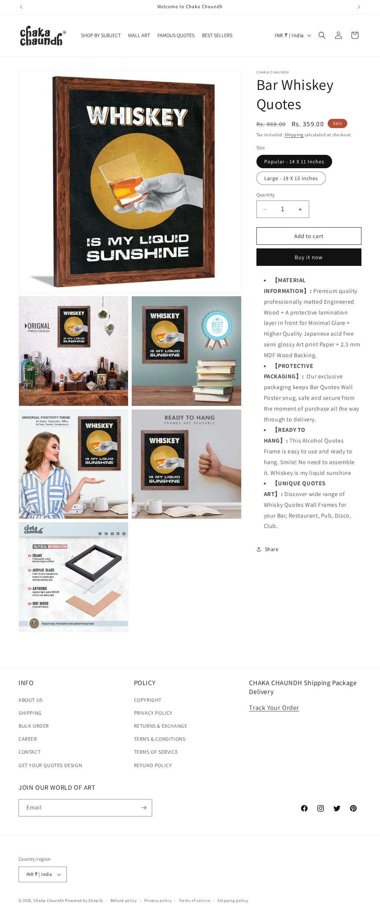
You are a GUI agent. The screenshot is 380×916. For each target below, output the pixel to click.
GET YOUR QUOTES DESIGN (50, 765)
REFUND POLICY (153, 765)
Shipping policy (232, 900)
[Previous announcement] (21, 7)
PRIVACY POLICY (153, 713)
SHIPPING (30, 713)
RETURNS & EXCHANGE (160, 726)
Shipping (294, 134)
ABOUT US (31, 700)
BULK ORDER (34, 726)
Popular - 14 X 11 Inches (294, 161)
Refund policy (124, 900)
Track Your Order (274, 707)
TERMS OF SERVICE (156, 752)
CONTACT (29, 752)
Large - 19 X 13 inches (291, 178)
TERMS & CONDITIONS (160, 739)
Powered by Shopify (84, 900)
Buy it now (309, 257)
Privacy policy (158, 900)
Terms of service (194, 900)
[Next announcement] (359, 7)
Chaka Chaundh (49, 900)
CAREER (28, 739)
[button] (322, 35)
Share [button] (272, 549)
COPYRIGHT (147, 700)
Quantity (265, 195)
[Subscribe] (143, 807)
